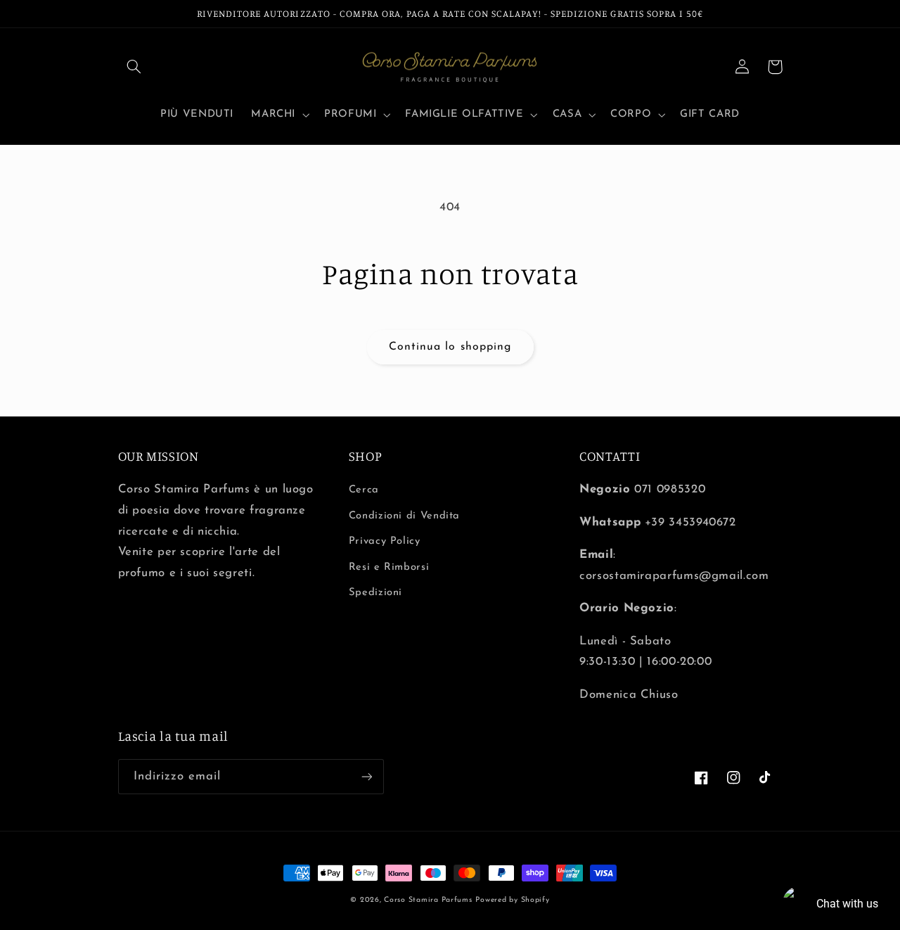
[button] (134, 67)
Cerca (364, 490)
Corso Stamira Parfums (428, 900)
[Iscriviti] (366, 776)
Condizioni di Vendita (404, 516)
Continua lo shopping (450, 346)
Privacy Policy (384, 541)
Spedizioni (375, 592)
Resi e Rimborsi (389, 567)
